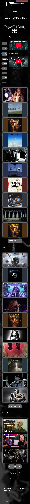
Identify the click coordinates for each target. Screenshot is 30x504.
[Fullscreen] (25, 41)
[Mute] (23, 41)
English (19, 0)
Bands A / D (16, 473)
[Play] (12, 41)
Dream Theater (16, 479)
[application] (18, 45)
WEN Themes (22, 501)
